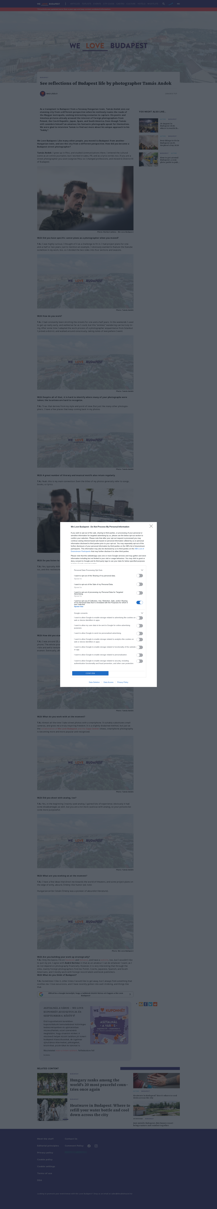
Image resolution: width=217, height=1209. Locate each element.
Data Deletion (94, 682)
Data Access (108, 682)
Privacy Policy (122, 682)
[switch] (139, 575)
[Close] (152, 527)
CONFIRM (90, 673)
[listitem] (108, 570)
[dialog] (108, 604)
